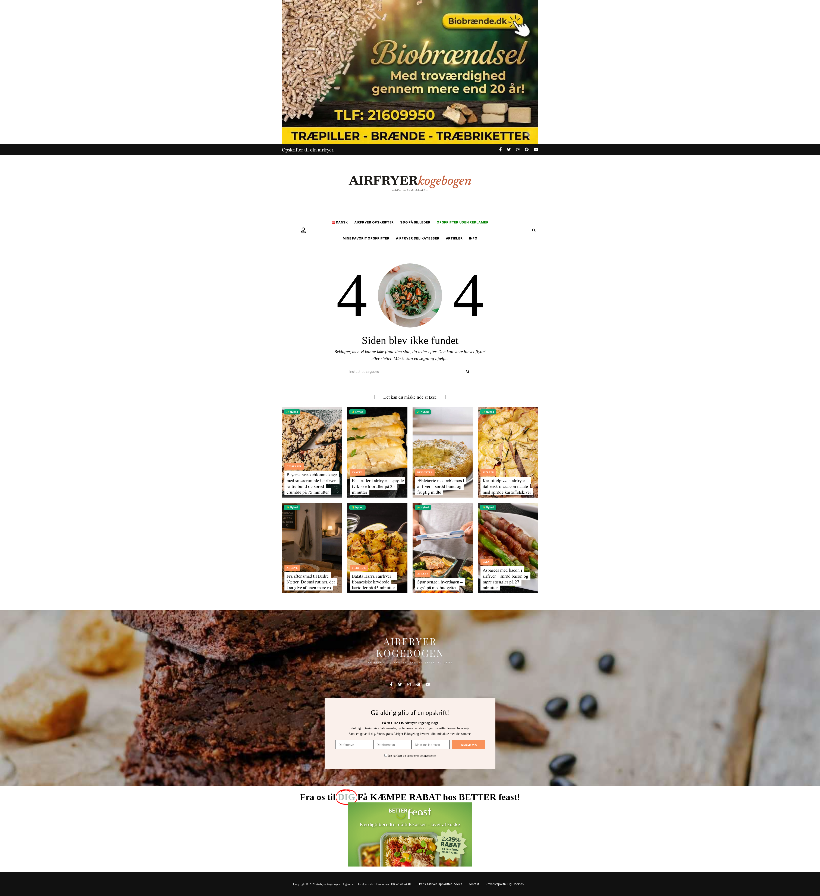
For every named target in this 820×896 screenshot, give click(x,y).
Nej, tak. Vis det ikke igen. (798, 884)
